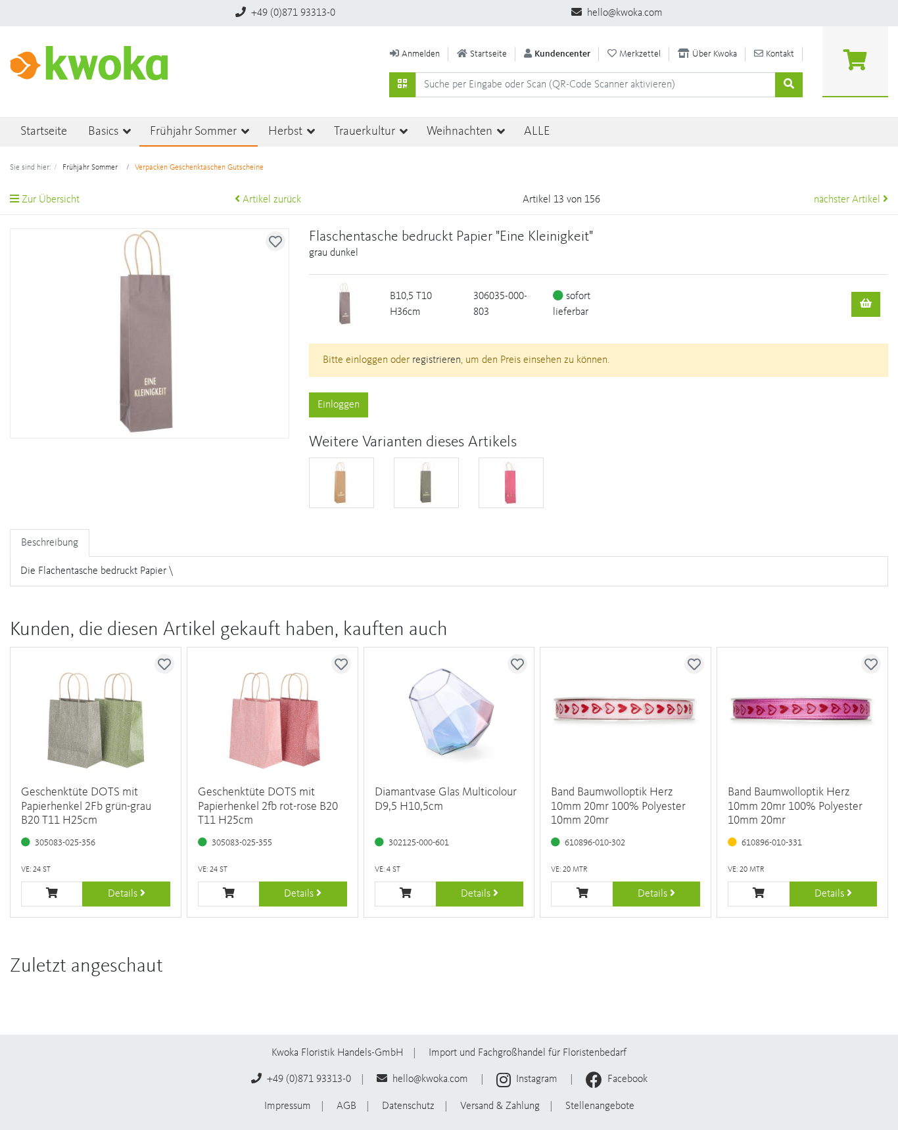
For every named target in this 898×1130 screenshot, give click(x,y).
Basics (104, 131)
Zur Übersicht (49, 200)
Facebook (626, 1079)
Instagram (536, 1079)
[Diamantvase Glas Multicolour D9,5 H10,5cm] (449, 711)
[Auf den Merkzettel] (275, 241)
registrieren (436, 360)
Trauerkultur (366, 131)
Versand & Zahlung (500, 1106)
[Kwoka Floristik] (94, 63)
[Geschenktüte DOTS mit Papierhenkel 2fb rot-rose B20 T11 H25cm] (272, 711)
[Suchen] (402, 84)
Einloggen (339, 405)
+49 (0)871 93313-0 (291, 13)
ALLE (537, 131)
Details (124, 894)
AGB (346, 1106)
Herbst (286, 131)
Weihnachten (461, 131)
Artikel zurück (270, 200)
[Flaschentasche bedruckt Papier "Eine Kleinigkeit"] (341, 482)
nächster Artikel (848, 200)
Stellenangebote (599, 1106)
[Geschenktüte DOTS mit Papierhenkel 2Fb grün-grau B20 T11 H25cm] (96, 711)
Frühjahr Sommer (194, 131)
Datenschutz (408, 1106)
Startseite (43, 131)
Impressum (287, 1106)
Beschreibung (49, 543)
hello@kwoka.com (623, 13)
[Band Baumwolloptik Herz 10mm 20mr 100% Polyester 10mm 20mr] (625, 711)
